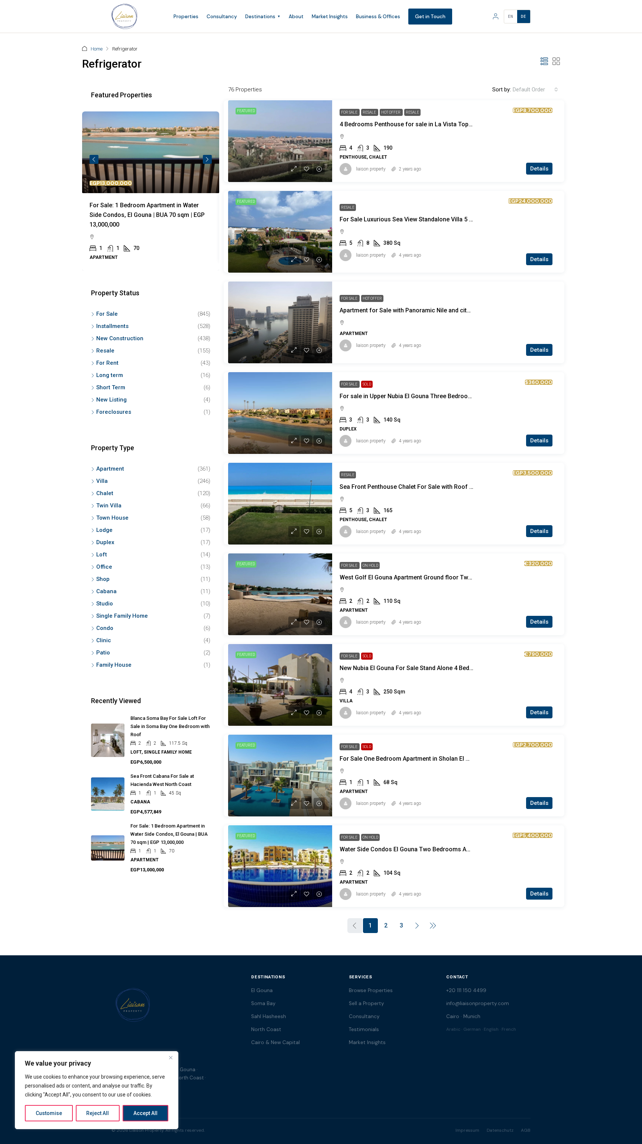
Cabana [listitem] (106, 591)
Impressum (467, 1130)
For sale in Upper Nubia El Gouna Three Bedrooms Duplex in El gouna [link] (434, 396)
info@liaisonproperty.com (477, 1003)
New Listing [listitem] (111, 399)
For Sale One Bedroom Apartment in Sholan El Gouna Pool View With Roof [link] (440, 758)
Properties (186, 16)
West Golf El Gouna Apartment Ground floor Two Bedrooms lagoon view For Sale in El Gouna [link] (466, 577)
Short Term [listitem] (110, 387)
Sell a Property (366, 1003)
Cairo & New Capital (275, 1042)
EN (510, 16)
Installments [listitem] (112, 326)
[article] (150, 191)
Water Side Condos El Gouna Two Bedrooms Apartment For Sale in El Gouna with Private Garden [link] (470, 849)
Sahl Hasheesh (268, 1016)
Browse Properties (371, 990)
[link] (280, 141)
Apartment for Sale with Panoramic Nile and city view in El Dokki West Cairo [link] (442, 310)
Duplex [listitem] (105, 542)
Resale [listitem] (105, 350)
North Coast (266, 1029)
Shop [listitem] (103, 579)
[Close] (170, 1057)
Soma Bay (263, 1003)
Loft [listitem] (101, 554)
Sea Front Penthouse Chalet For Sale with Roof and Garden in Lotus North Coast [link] (449, 486)
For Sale (349, 112)
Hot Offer (391, 112)
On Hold (370, 565)
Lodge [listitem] (104, 530)
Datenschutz (500, 1130)
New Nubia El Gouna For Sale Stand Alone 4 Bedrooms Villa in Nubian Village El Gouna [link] (456, 668)
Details (539, 168)
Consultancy (222, 16)
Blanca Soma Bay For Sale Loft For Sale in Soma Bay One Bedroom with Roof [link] (170, 726)
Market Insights (330, 16)
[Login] (495, 16)
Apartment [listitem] (110, 468)
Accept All (145, 1113)
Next (207, 159)
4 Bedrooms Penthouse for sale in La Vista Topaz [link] (407, 124)
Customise (49, 1113)
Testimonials (364, 1029)
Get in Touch (430, 16)
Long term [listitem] (109, 375)
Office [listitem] (104, 566)
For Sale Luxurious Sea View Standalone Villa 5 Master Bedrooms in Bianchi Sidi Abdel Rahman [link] (469, 219)
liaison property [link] (371, 169)
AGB (526, 1130)
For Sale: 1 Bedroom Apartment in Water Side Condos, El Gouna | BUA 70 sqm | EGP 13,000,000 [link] (147, 215)
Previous (94, 159)
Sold (367, 384)
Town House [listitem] (112, 517)
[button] (544, 61)
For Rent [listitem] (107, 363)
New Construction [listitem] (119, 338)
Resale (370, 112)
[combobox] (535, 89)
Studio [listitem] (104, 603)
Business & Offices (378, 16)
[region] (96, 1090)
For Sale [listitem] (107, 314)
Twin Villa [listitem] (108, 505)
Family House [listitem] (114, 665)
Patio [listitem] (103, 652)
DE (523, 16)
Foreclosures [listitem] (113, 412)
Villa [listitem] (102, 481)
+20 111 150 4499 (466, 990)
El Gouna (262, 990)
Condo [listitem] (104, 628)
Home (97, 49)
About (296, 16)
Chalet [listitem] (104, 493)
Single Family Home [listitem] (122, 615)
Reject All (97, 1113)
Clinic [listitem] (103, 640)
